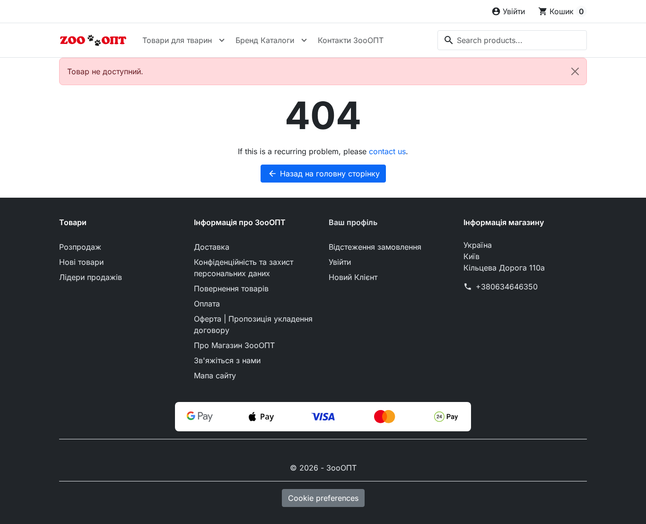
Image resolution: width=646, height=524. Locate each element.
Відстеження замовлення (375, 247)
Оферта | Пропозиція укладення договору (253, 324)
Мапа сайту (215, 375)
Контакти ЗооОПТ (351, 40)
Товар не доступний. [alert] (105, 71)
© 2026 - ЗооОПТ (323, 467)
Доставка (211, 247)
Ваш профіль (353, 222)
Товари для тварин (177, 40)
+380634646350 (507, 286)
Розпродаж (80, 247)
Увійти (340, 262)
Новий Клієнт (353, 277)
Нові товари (81, 262)
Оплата (207, 303)
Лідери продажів (90, 277)
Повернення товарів (231, 288)
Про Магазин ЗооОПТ (234, 345)
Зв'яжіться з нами (227, 360)
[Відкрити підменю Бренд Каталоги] (304, 40)
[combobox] (512, 40)
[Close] (575, 71)
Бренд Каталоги (265, 40)
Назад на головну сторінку (324, 173)
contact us (387, 151)
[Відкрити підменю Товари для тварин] (222, 40)
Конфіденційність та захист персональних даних (243, 267)
